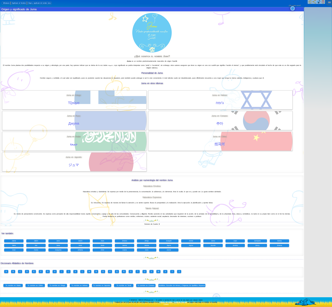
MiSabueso (6, 3)
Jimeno (124, 241)
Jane (80, 245)
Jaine (14, 245)
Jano (58, 241)
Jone (102, 250)
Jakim (36, 241)
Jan (36, 245)
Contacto (166, 304)
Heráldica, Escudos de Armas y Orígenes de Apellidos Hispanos (182, 285)
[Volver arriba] (216, 297)
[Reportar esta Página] (323, 2)
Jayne (191, 245)
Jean (102, 241)
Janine (146, 245)
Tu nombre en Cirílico (35, 285)
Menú (328, 3)
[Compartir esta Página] (314, 2)
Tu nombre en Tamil (124, 285)
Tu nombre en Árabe (13, 285)
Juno (146, 250)
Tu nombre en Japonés (101, 285)
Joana (36, 250)
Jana (58, 245)
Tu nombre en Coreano (145, 285)
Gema (279, 241)
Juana (124, 250)
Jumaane (257, 241)
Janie (102, 245)
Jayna (169, 245)
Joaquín (169, 241)
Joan (14, 250)
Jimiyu (146, 241)
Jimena (279, 245)
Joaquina (58, 250)
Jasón (80, 241)
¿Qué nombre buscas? (295, 5)
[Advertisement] (318, 18)
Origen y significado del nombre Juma (39, 3)
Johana (80, 250)
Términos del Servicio (166, 302)
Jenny (257, 245)
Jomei (191, 241)
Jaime (14, 241)
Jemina (235, 245)
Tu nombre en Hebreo (79, 285)
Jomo (213, 241)
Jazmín (213, 245)
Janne (169, 250)
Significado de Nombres (19, 3)
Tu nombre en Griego (57, 285)
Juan (235, 241)
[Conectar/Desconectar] (310, 2)
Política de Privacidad (180, 302)
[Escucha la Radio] (319, 2)
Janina (124, 245)
